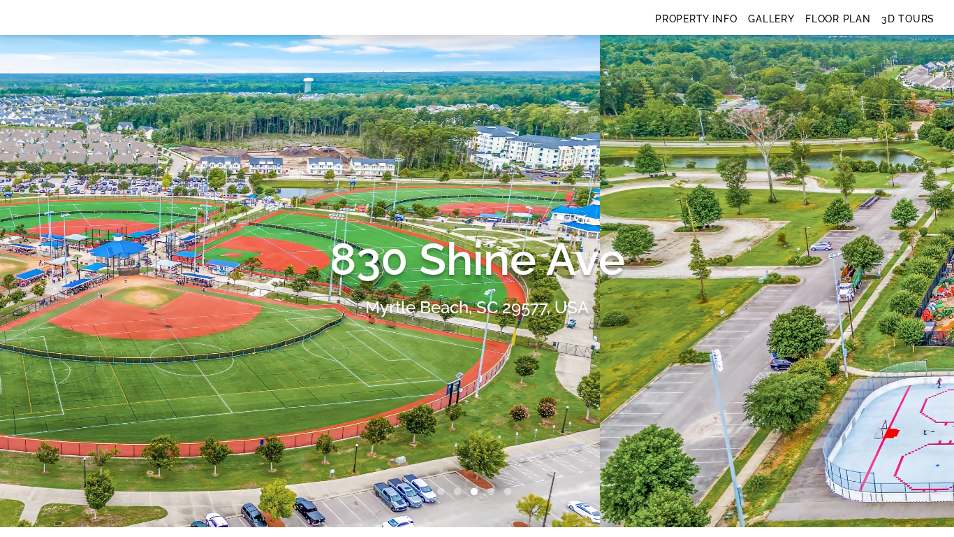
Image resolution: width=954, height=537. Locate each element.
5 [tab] (511, 492)
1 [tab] (443, 492)
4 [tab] (494, 492)
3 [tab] (477, 492)
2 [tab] (460, 492)
